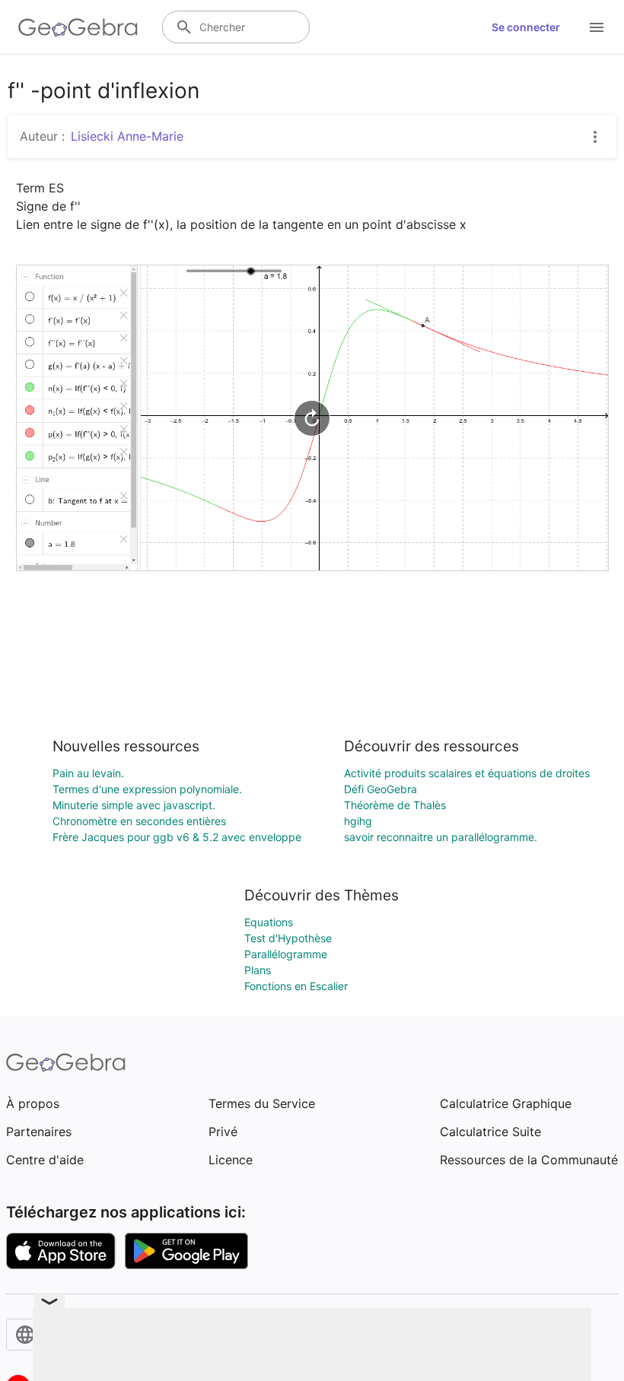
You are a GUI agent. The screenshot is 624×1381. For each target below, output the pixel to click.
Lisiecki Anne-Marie (127, 136)
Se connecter (526, 27)
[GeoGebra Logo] (78, 27)
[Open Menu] (596, 27)
